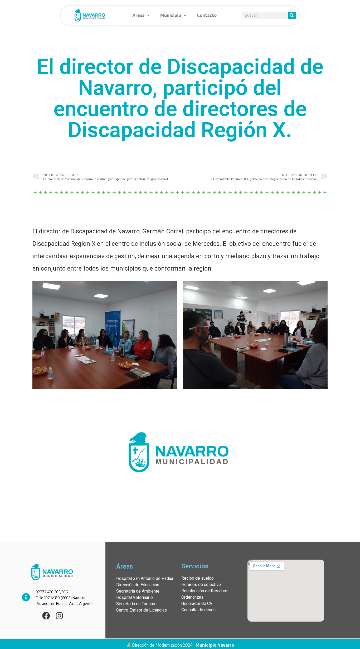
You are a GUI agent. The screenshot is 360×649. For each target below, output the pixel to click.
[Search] (292, 15)
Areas (138, 15)
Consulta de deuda (198, 609)
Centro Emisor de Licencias (141, 610)
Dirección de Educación (137, 584)
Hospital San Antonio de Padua (144, 578)
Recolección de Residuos (204, 590)
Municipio (170, 15)
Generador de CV (196, 603)
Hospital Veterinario (134, 597)
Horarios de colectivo (201, 584)
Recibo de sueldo (197, 578)
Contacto (207, 15)
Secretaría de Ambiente (137, 591)
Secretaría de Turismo (136, 603)
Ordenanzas (192, 597)
